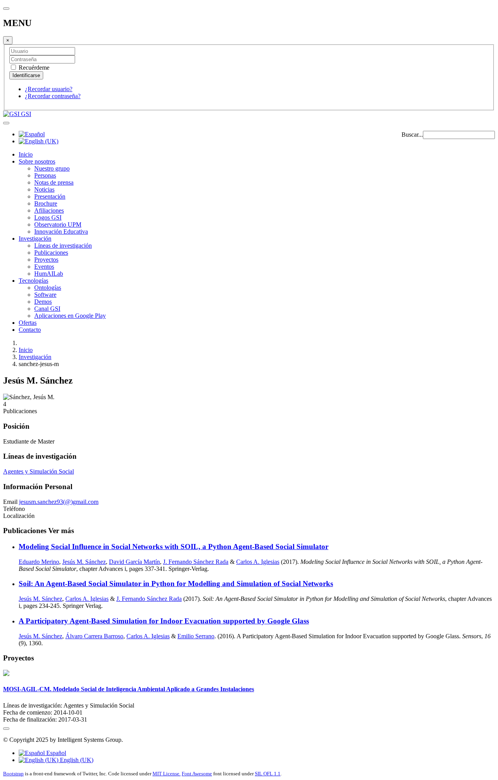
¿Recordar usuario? (48, 89)
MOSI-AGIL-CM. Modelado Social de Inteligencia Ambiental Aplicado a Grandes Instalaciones (128, 689)
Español (55, 753)
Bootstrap (13, 773)
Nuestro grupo (52, 168)
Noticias (44, 189)
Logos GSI (47, 217)
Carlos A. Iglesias (257, 561)
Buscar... (412, 134)
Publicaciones (51, 252)
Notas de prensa (54, 182)
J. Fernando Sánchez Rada (195, 561)
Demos (43, 301)
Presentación (49, 196)
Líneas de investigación (63, 245)
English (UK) (75, 760)
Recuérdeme (33, 67)
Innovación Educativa (61, 231)
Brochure (45, 203)
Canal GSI (47, 308)
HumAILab (48, 273)
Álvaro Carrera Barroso (94, 636)
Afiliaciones (49, 210)
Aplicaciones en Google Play (70, 315)
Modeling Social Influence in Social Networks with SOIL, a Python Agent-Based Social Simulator (173, 546)
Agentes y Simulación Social (38, 471)
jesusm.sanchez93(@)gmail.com (58, 501)
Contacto (30, 329)
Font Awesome (197, 773)
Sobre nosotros (37, 161)
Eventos (44, 266)
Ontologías (47, 287)
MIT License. (167, 773)
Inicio (26, 154)
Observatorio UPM (57, 224)
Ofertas (28, 322)
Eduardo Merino (39, 561)
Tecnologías (33, 280)
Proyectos (46, 259)
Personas (45, 175)
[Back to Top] (6, 728)
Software (45, 294)
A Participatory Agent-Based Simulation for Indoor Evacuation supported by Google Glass (164, 621)
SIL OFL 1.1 (268, 773)
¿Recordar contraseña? (53, 96)
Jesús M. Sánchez (84, 561)
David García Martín (134, 561)
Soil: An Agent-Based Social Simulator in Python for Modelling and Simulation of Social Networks (176, 583)
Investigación (35, 238)
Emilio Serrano (195, 636)
